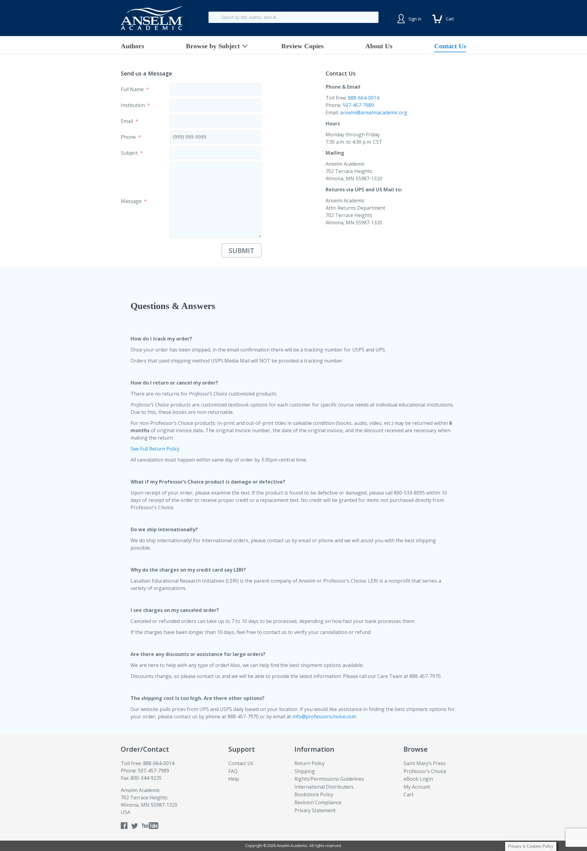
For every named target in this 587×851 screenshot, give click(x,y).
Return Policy (309, 763)
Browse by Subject (213, 46)
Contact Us (450, 46)
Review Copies (302, 46)
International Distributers (324, 786)
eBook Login (418, 778)
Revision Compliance (317, 802)
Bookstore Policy (313, 794)
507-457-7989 (358, 105)
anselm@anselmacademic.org (373, 112)
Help (233, 778)
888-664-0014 (363, 97)
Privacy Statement (315, 810)
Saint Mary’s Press (425, 763)
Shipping (304, 771)
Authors (132, 46)
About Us (379, 46)
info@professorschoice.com (324, 716)
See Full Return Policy (155, 448)
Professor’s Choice (425, 771)
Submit (241, 250)
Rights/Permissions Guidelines (329, 778)
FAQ (233, 771)
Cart (408, 794)
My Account (417, 786)
